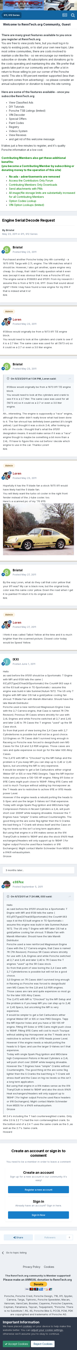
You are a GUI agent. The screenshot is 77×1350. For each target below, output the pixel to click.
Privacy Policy (31, 1266)
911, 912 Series (29, 233)
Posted (24, 251)
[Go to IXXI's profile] (6, 662)
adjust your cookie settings (47, 1329)
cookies (27, 1326)
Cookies (49, 1266)
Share (19, 1237)
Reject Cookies (43, 1343)
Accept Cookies (17, 1343)
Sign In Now (38, 1214)
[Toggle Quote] (8, 378)
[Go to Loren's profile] (6, 322)
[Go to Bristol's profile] (6, 250)
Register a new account (38, 1189)
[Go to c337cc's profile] (6, 884)
